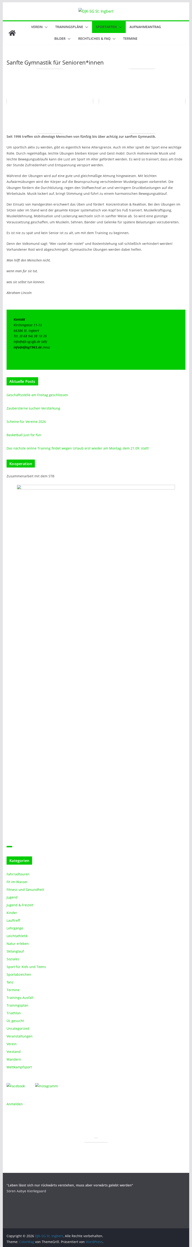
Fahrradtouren (18, 874)
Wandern (14, 1059)
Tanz (10, 982)
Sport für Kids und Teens (26, 966)
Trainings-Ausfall (20, 997)
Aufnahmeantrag (145, 27)
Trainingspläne (69, 27)
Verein (37, 27)
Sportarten (106, 27)
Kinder (12, 912)
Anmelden (15, 1104)
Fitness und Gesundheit (25, 889)
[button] (45, 27)
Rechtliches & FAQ (94, 38)
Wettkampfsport (19, 1067)
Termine (130, 38)
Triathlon (14, 1013)
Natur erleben (18, 943)
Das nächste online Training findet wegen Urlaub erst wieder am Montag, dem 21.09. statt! (78, 448)
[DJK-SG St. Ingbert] (12, 33)
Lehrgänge (15, 928)
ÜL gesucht (15, 1021)
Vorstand (14, 1051)
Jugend (12, 897)
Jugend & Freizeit (20, 905)
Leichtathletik (17, 936)
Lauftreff (13, 920)
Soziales (13, 959)
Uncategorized (18, 1028)
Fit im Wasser (17, 882)
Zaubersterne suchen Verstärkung (33, 408)
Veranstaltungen (20, 1036)
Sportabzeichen (19, 974)
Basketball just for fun (24, 435)
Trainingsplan (17, 1005)
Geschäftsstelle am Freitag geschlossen (37, 395)
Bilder (60, 38)
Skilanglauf (15, 951)
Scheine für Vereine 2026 (26, 421)
